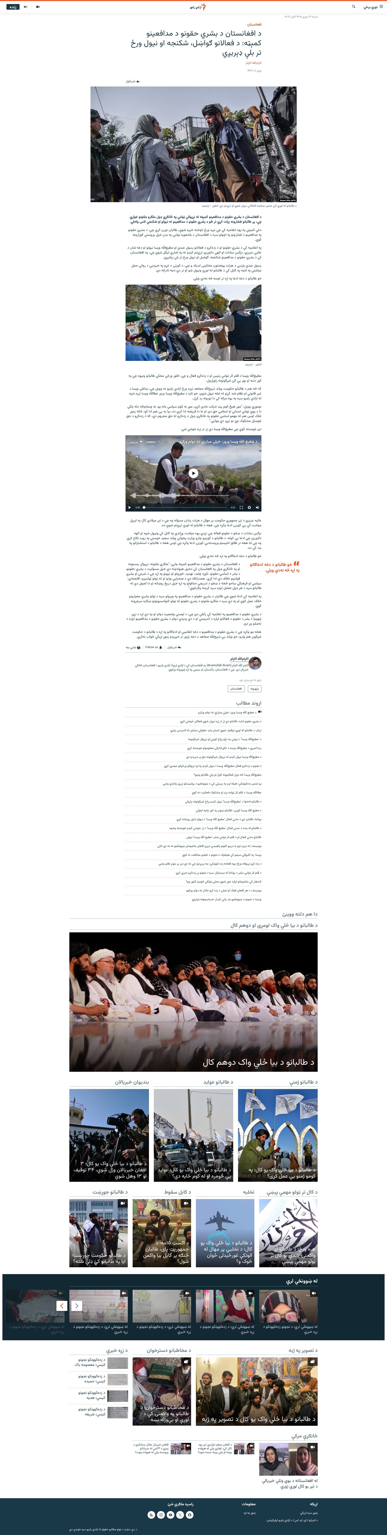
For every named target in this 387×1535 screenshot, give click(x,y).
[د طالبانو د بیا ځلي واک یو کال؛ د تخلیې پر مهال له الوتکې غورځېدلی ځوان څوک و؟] (225, 1233)
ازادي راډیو (248, 447)
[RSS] (151, 1515)
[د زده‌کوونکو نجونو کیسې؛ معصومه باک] (117, 1363)
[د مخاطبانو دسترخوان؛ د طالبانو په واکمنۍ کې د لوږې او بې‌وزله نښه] (162, 1391)
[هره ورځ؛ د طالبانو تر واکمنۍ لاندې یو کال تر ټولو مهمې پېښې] (288, 1233)
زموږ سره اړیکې (309, 1513)
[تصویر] (38, 7)
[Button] (132, 81)
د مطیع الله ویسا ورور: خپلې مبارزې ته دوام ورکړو (218, 442)
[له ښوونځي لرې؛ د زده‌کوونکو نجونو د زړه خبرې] (225, 1306)
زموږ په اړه (250, 1513)
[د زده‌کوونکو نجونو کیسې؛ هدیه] (117, 1396)
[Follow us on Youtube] (170, 1515)
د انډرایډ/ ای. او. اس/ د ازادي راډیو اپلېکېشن (292, 1521)
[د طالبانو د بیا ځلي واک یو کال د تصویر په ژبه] (257, 1391)
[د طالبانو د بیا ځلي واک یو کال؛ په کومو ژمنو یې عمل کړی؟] (278, 1135)
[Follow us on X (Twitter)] (180, 1515)
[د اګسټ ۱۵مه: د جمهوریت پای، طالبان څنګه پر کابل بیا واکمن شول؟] (162, 1233)
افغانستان (254, 24)
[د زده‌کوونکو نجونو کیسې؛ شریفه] (117, 1412)
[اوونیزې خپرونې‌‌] (26, 7)
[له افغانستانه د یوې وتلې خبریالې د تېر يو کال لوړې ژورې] (288, 1459)
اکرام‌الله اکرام (253, 63)
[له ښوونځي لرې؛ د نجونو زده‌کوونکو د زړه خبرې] (288, 1306)
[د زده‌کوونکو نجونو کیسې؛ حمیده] (117, 1379)
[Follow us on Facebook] (190, 1515)
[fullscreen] (241, 507)
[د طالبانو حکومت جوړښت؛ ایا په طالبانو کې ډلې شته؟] (98, 1233)
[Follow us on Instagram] (161, 1515)
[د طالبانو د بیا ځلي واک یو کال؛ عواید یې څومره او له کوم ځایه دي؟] (193, 1135)
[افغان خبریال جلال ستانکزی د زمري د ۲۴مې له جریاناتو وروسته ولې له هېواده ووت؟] (181, 1448)
